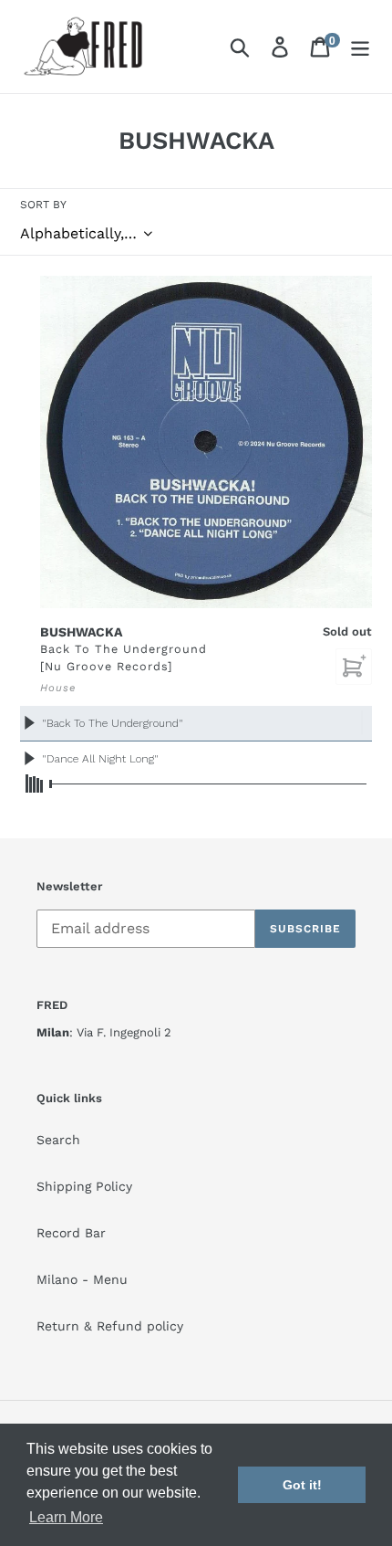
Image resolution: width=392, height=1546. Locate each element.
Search (58, 1139)
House (58, 687)
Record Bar (71, 1232)
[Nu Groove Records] (106, 666)
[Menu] (360, 47)
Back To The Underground (123, 649)
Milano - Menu (82, 1279)
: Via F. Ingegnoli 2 (103, 1032)
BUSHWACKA (81, 632)
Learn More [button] (66, 1517)
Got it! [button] (302, 1485)
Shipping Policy (84, 1186)
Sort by (43, 204)
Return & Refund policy (109, 1326)
